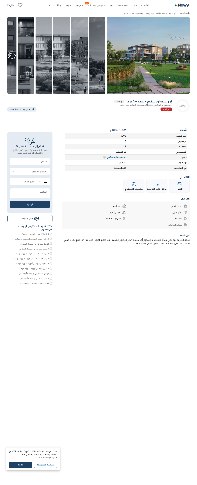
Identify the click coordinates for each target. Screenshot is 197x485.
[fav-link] (20, 5)
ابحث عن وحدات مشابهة (22, 109)
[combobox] (33, 171)
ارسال (30, 204)
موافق (20, 464)
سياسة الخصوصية (45, 464)
